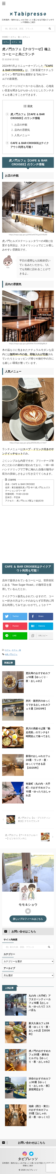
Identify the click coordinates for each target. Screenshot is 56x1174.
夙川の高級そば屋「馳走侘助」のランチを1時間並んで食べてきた (38, 732)
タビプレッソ (28, 1159)
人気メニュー (22, 135)
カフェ (7, 650)
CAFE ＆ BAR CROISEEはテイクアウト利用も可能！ (29, 144)
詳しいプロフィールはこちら (28, 918)
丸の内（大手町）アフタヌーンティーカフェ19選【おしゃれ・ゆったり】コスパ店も (40, 1003)
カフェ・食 (16, 650)
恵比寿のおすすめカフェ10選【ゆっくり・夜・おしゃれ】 (38, 677)
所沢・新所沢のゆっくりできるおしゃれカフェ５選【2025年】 (38, 704)
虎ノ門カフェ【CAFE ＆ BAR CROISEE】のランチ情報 (27, 116)
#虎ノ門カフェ (11, 654)
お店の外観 (20, 124)
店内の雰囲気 (22, 129)
